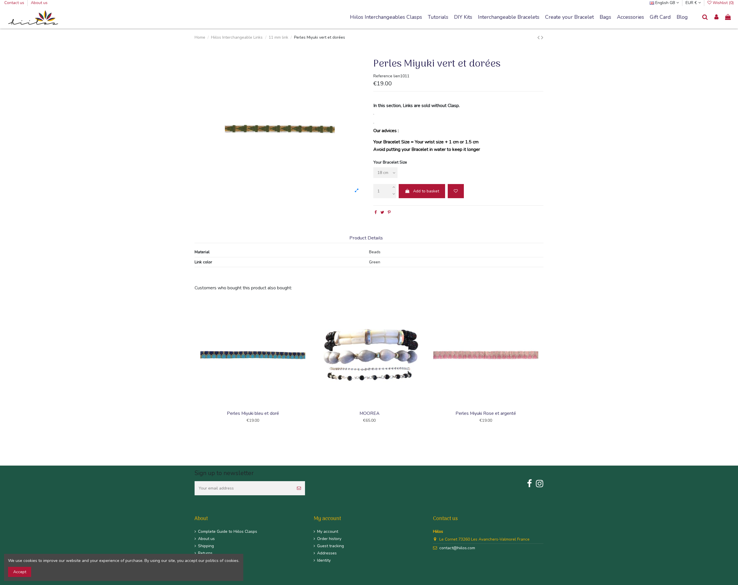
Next (544, 366)
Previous (194, 366)
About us (39, 2)
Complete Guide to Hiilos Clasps (227, 531)
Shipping (206, 546)
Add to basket (426, 191)
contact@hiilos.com (457, 548)
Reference (382, 76)
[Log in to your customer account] (716, 17)
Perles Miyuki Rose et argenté (485, 413)
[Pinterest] (389, 212)
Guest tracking (330, 546)
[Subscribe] (299, 488)
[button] (508, 17)
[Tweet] (382, 212)
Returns (205, 553)
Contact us (14, 2)
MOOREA (369, 413)
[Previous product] (539, 37)
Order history (329, 538)
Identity (324, 560)
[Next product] (542, 37)
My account (327, 531)
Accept (19, 572)
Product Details (366, 238)
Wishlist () (722, 2)
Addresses (327, 553)
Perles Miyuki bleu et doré (253, 413)
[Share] (375, 212)
